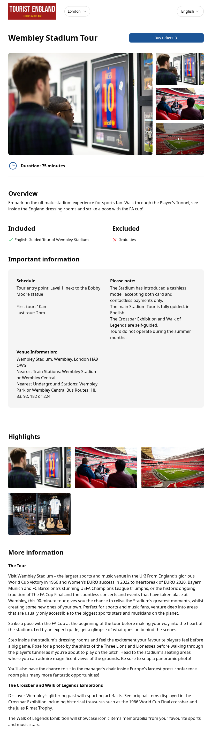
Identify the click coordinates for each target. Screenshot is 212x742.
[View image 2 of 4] (180, 104)
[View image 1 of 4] (180, 69)
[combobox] (190, 11)
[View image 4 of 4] (39, 514)
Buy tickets (164, 37)
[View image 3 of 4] (172, 468)
